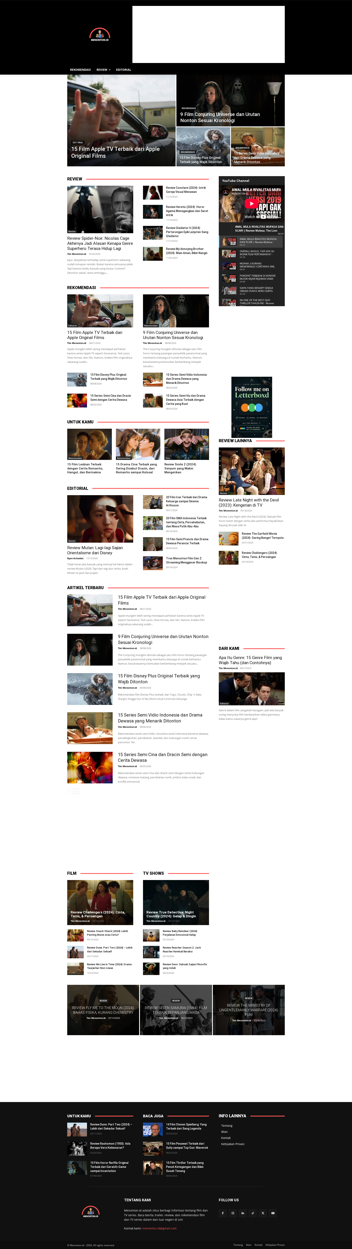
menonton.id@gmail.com (159, 1228)
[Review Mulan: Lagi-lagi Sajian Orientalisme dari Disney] (100, 519)
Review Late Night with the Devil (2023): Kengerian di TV (249, 503)
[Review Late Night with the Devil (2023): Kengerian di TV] (252, 471)
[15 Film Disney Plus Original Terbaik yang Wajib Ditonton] (203, 146)
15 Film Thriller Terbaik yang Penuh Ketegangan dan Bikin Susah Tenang (185, 1166)
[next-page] (76, 791)
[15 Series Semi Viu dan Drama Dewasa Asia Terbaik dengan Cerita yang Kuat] (153, 400)
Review (74, 179)
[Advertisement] (208, 34)
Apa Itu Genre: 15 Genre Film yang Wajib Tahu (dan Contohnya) (250, 660)
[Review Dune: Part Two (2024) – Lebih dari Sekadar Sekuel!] (75, 952)
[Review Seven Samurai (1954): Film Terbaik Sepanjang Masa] (176, 1010)
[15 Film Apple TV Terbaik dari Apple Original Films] (121, 120)
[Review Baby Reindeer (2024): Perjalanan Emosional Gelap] (151, 935)
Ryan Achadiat (75, 558)
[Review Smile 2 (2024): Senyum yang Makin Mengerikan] (186, 444)
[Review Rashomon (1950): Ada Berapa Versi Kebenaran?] (77, 1149)
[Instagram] (233, 1213)
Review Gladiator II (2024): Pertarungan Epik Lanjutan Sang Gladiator (187, 232)
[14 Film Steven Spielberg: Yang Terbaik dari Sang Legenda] (153, 1129)
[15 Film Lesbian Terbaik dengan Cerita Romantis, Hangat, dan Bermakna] (89, 444)
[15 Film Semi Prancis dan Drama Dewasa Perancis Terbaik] (153, 544)
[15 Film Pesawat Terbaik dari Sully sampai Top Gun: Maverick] (153, 1149)
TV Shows (153, 873)
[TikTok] (253, 1213)
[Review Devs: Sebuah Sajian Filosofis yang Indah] (151, 969)
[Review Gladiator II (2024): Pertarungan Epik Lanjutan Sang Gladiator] (153, 233)
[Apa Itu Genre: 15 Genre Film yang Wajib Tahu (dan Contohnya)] (252, 688)
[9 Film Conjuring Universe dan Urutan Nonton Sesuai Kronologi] (230, 100)
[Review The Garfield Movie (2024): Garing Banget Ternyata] (229, 539)
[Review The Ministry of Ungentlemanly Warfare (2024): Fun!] (249, 1010)
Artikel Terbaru (85, 587)
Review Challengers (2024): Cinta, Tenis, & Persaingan (98, 914)
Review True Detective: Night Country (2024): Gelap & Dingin (171, 914)
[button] (280, 70)
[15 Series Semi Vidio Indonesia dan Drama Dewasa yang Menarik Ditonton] (258, 146)
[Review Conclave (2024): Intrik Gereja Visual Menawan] (153, 193)
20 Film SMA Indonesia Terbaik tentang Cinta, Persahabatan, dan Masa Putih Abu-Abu (186, 522)
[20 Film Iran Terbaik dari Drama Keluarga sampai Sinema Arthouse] (153, 502)
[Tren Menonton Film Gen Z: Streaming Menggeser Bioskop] (153, 563)
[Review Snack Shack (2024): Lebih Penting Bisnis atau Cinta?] (75, 935)
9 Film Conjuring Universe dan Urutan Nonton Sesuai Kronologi (173, 335)
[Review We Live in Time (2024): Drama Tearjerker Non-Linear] (75, 969)
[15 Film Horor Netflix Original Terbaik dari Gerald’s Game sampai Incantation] (77, 1168)
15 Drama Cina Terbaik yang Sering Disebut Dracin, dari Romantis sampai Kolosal (136, 468)
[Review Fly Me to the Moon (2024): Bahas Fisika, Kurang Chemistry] (103, 1010)
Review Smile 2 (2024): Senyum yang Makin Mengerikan (180, 468)
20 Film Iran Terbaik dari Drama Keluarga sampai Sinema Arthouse (186, 501)
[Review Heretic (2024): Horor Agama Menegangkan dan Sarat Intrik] (153, 212)
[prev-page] (69, 791)
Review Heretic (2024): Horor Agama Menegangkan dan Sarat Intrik (187, 211)
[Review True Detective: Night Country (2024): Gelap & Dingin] (176, 902)
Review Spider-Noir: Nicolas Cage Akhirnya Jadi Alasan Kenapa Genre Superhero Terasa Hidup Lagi (100, 243)
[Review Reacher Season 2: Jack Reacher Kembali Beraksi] (151, 952)
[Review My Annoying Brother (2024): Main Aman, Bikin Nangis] (153, 254)
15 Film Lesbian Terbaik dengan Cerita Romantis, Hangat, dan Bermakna (85, 468)
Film (168, 458)
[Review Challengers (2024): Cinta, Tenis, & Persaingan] (229, 558)
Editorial (78, 142)
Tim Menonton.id (76, 253)
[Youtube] (273, 1213)
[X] (263, 1213)
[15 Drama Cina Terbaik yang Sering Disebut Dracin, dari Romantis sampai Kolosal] (138, 444)
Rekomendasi (189, 108)
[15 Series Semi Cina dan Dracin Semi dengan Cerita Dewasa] (77, 400)
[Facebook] (223, 1213)
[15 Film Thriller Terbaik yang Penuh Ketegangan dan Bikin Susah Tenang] (153, 1168)
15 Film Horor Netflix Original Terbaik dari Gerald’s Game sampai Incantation (109, 1166)
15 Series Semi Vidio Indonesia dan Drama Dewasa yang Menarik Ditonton (186, 378)
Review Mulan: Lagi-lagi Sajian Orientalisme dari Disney (95, 550)
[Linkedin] (243, 1213)
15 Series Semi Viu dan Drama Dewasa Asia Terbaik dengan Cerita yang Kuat (185, 399)
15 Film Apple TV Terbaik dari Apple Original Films (94, 335)
